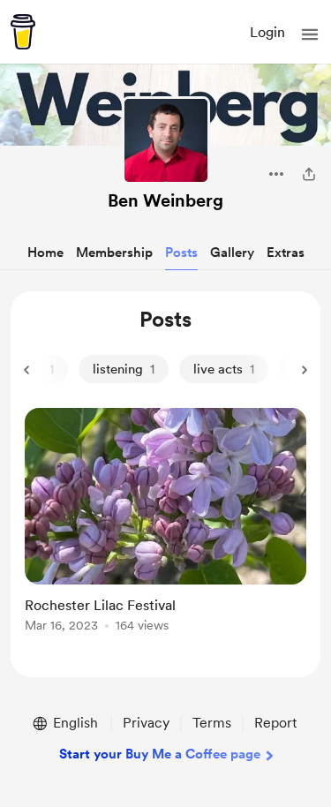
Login (267, 32)
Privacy (146, 722)
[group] (165, 530)
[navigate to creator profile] (166, 140)
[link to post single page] (165, 523)
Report (275, 722)
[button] (309, 34)
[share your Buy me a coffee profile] (309, 174)
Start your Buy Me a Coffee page (159, 754)
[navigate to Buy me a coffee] (23, 31)
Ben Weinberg (165, 200)
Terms (211, 722)
